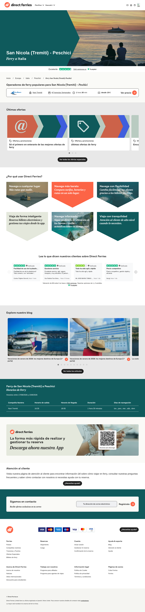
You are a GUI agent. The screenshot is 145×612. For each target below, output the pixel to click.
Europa (18, 78)
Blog (109, 545)
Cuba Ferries (112, 570)
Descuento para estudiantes (16, 580)
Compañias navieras (13, 548)
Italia (28, 78)
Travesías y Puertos (13, 551)
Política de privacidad (81, 573)
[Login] (131, 5)
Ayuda (110, 551)
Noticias (9, 573)
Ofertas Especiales (13, 554)
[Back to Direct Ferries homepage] (18, 5)
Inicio (8, 78)
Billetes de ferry (11, 557)
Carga (42, 548)
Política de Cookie (80, 570)
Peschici (37, 78)
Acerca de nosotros (13, 570)
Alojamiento (44, 545)
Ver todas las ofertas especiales (72, 160)
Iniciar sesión (79, 545)
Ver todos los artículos (72, 371)
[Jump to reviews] (72, 69)
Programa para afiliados (48, 570)
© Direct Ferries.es (12, 596)
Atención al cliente (114, 548)
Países (8, 545)
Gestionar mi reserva (81, 548)
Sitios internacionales (13, 577)
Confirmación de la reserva (83, 551)
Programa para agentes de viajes (52, 573)
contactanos (85, 600)
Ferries (110, 573)
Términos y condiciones (82, 577)
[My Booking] (127, 5)
